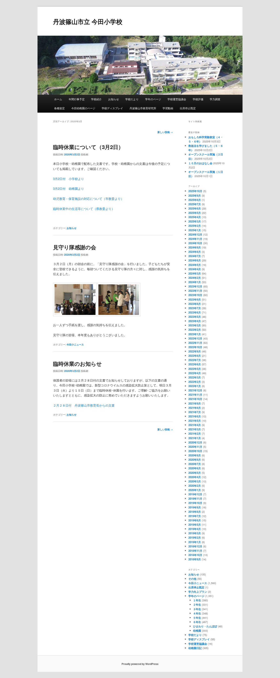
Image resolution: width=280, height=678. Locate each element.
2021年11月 (195, 395)
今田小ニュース (75, 344)
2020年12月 (195, 442)
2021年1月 (194, 438)
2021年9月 (194, 403)
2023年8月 (194, 304)
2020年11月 (195, 447)
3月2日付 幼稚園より (68, 188)
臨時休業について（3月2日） (91, 147)
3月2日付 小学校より (68, 179)
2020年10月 (195, 451)
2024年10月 (195, 243)
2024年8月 (194, 252)
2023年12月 (195, 286)
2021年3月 (194, 429)
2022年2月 (194, 382)
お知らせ (113, 99)
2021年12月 (195, 390)
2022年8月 (194, 356)
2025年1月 (194, 230)
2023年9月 (194, 299)
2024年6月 (194, 260)
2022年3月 (194, 377)
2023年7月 (194, 308)
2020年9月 (194, 455)
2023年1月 (194, 334)
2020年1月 (194, 490)
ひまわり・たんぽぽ (205, 626)
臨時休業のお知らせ (77, 363)
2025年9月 (194, 195)
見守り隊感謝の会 (74, 247)
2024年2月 (194, 278)
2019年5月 (194, 524)
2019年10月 (195, 503)
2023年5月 (194, 317)
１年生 (197, 600)
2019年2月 (194, 537)
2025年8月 (194, 200)
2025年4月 (194, 217)
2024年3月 (194, 273)
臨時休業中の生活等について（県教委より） (84, 208)
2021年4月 (194, 425)
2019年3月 (194, 533)
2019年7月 (194, 516)
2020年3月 (194, 481)
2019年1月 (194, 542)
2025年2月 (194, 226)
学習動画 (168, 108)
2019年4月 (194, 529)
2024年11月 (195, 239)
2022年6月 (194, 364)
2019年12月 (195, 494)
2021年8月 (194, 408)
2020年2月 (194, 486)
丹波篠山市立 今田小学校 (87, 21)
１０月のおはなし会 (200, 163)
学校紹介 (96, 99)
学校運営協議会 (176, 99)
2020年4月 (194, 477)
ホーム (58, 99)
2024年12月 (195, 234)
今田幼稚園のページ (83, 108)
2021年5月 (194, 421)
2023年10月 (195, 295)
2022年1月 (194, 386)
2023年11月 (195, 291)
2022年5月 (194, 369)
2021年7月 (194, 412)
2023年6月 (194, 312)
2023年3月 (194, 325)
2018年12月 (195, 546)
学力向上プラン (197, 592)
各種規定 (59, 108)
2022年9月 (194, 351)
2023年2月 (194, 330)
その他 (192, 579)
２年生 (197, 604)
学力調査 (215, 99)
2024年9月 (194, 247)
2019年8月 (194, 512)
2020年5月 (194, 473)
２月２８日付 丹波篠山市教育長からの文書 (84, 405)
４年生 (197, 613)
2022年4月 (194, 373)
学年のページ (153, 99)
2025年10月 (195, 191)
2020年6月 (194, 468)
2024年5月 (194, 265)
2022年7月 (194, 360)
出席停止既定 (188, 108)
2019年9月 (194, 507)
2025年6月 (194, 208)
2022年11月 (195, 343)
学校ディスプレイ (112, 108)
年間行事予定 (77, 99)
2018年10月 (195, 555)
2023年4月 (194, 321)
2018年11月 (195, 551)
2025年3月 (194, 221)
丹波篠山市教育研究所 (143, 108)
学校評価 (198, 99)
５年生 (197, 618)
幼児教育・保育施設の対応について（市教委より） (88, 198)
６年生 (197, 622)
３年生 (197, 609)
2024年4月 (194, 269)
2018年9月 (194, 559)
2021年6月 (194, 416)
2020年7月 (194, 464)
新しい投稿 (165, 132)
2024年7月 (194, 256)
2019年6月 (194, 520)
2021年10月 (195, 399)
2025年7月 (194, 204)
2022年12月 (195, 338)
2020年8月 (194, 459)
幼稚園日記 (195, 648)
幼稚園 (197, 630)
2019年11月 (195, 498)
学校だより (132, 99)
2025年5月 (194, 213)
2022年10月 (195, 347)
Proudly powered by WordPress (140, 664)
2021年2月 (194, 433)
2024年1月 (194, 282)
